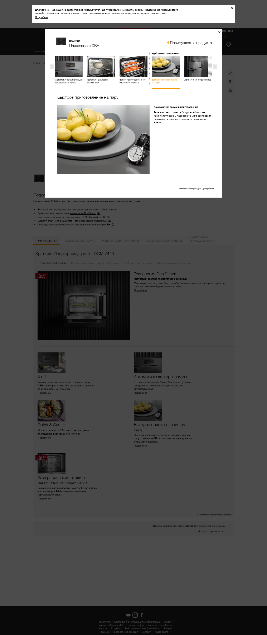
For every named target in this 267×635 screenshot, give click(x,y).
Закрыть (233, 8)
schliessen (221, 32)
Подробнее (41, 17)
